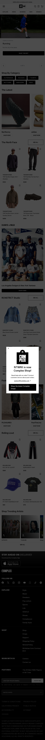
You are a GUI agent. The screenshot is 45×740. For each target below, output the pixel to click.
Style (24, 590)
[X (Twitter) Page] (8, 583)
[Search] (35, 6)
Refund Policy (27, 645)
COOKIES (5, 714)
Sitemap (27, 710)
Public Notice (29, 706)
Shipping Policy (28, 641)
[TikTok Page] (35, 583)
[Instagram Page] (19, 583)
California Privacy (10, 706)
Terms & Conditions (11, 701)
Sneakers (26, 597)
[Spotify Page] (41, 583)
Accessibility (8, 710)
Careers (25, 658)
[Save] (19, 149)
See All (22, 544)
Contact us (26, 662)
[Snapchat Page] (30, 583)
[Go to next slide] (41, 65)
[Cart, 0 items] (42, 6)
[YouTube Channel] (24, 583)
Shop (24, 630)
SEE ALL (35, 142)
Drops (24, 634)
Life (23, 608)
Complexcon (27, 619)
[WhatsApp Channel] (14, 583)
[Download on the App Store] (11, 562)
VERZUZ (25, 612)
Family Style (27, 622)
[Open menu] (4, 6)
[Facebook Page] (3, 583)
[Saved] (38, 6)
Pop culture (26, 601)
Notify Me (37, 680)
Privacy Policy (35, 684)
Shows (25, 615)
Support (25, 637)
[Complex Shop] (22, 6)
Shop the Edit (22, 53)
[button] (22, 39)
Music (24, 594)
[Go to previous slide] (3, 65)
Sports (25, 604)
